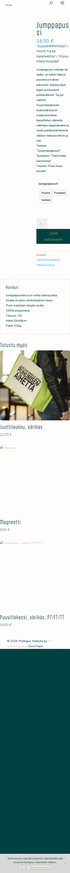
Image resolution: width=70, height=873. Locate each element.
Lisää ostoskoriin (53, 236)
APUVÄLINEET (35, 705)
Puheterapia (35, 749)
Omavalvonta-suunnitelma (35, 767)
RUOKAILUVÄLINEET (35, 711)
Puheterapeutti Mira (35, 755)
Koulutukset (35, 742)
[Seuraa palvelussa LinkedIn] (43, 688)
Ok (22, 867)
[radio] (45, 193)
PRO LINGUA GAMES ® (35, 717)
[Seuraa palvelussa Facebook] (27, 688)
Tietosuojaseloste (35, 773)
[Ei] (65, 863)
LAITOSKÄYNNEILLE (48, 260)
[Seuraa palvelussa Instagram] (35, 688)
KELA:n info (35, 761)
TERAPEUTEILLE (35, 723)
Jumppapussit (48, 184)
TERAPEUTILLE (45, 265)
